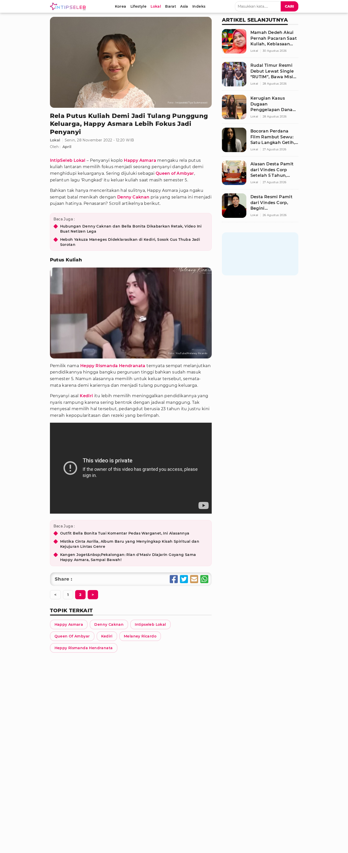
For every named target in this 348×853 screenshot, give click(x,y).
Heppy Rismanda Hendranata (112, 365)
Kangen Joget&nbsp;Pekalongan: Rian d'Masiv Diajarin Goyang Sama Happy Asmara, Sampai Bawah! (128, 557)
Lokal (55, 140)
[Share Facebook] (174, 579)
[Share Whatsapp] (204, 579)
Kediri (86, 395)
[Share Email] (194, 579)
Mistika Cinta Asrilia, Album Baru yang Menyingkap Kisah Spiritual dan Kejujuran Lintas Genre (129, 544)
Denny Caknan (133, 197)
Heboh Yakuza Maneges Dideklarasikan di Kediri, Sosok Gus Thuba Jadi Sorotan (130, 242)
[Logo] (69, 6)
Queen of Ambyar (175, 173)
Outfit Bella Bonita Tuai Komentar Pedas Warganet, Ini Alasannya (125, 533)
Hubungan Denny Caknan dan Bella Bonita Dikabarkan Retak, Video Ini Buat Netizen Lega (131, 229)
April (67, 146)
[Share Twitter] (184, 579)
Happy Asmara (140, 160)
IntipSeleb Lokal (68, 160)
